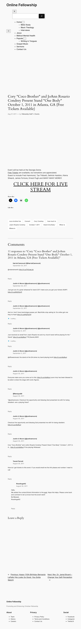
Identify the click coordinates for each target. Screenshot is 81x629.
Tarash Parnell (18, 461)
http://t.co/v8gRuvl (19, 337)
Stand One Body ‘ (49, 225)
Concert (27, 221)
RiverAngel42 (21, 484)
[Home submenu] (23, 22)
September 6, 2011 (19, 331)
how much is (51, 221)
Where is (12, 228)
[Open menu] (8, 31)
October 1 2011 (34, 225)
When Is (62, 225)
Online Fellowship (21, 5)
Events (37, 114)
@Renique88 (17, 394)
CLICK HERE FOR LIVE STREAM (40, 187)
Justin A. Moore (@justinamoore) (25, 351)
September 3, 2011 (19, 353)
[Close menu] (14, 11)
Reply (10, 279)
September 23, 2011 (20, 308)
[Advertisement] (40, 71)
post (45, 492)
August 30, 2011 (18, 373)
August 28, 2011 (18, 463)
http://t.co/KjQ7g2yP (15, 292)
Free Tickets (13, 173)
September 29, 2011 (20, 265)
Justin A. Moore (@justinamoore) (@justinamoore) (31, 283)
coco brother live (15, 221)
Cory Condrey (39, 221)
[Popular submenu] (24, 38)
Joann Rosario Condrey (17, 225)
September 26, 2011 (20, 286)
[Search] (42, 16)
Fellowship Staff (27, 114)
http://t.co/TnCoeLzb (26, 269)
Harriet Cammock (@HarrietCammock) (27, 263)
